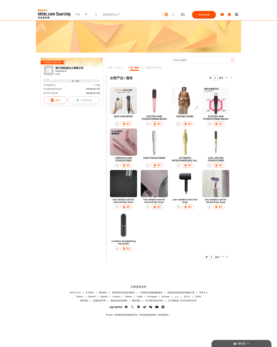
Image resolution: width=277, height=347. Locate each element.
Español (104, 296)
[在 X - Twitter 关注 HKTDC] (132, 306)
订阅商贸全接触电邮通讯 (151, 292)
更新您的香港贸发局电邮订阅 (180, 292)
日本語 (198, 296)
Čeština (79, 296)
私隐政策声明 (99, 300)
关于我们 (90, 292)
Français (117, 296)
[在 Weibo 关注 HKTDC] (144, 306)
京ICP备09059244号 (154, 300)
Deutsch (92, 296)
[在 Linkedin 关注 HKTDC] (138, 306)
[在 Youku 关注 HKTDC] (162, 306)
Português (152, 296)
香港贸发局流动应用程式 (123, 292)
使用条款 (84, 300)
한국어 (187, 296)
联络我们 (103, 292)
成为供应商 (204, 14)
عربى (176, 296)
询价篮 (241, 343)
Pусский (165, 296)
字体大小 (203, 292)
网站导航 (136, 300)
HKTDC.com (75, 292)
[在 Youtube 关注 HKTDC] (156, 306)
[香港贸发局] (138, 286)
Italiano (128, 296)
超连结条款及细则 (119, 300)
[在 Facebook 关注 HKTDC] (126, 306)
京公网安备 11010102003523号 (182, 300)
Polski (140, 296)
